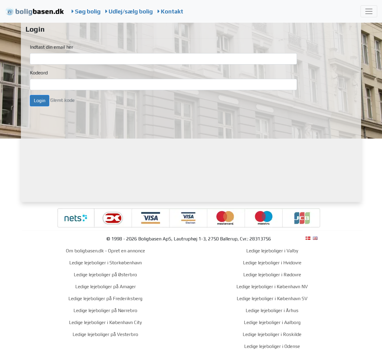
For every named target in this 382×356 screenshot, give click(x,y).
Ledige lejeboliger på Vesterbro (105, 334)
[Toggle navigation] (369, 11)
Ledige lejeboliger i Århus (272, 310)
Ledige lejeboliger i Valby (272, 251)
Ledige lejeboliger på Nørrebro (105, 310)
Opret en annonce (126, 251)
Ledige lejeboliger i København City (105, 322)
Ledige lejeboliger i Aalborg (272, 322)
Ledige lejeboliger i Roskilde (272, 334)
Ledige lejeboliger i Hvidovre (272, 263)
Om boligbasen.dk (85, 251)
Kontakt (171, 11)
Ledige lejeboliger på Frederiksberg (105, 298)
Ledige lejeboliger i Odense (272, 346)
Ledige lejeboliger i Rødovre (272, 274)
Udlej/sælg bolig (130, 11)
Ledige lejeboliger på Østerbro (105, 274)
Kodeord (39, 73)
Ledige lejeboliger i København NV (272, 286)
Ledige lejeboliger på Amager (105, 286)
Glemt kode (62, 100)
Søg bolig (87, 11)
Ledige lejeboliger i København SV (272, 298)
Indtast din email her (51, 47)
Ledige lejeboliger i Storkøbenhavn (105, 263)
